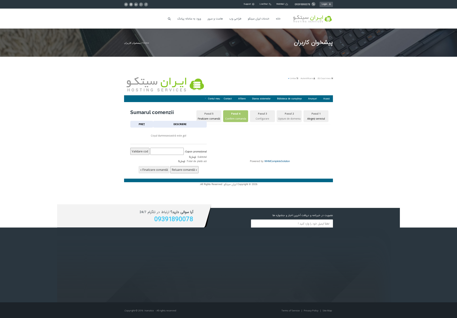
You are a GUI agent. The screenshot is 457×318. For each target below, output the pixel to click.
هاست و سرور (215, 19)
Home (146, 42)
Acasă (326, 99)
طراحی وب (235, 19)
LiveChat (264, 4)
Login (325, 4)
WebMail (280, 4)
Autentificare (307, 78)
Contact (228, 99)
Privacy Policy (311, 310)
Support (247, 4)
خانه (278, 19)
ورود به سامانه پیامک (189, 19)
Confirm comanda (235, 118)
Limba (292, 78)
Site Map (327, 310)
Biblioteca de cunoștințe (289, 99)
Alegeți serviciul (316, 118)
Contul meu (213, 99)
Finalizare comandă (209, 118)
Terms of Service (291, 310)
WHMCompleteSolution (277, 161)
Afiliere (242, 99)
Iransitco (149, 310)
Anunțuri (312, 99)
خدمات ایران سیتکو (258, 19)
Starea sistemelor (261, 99)
